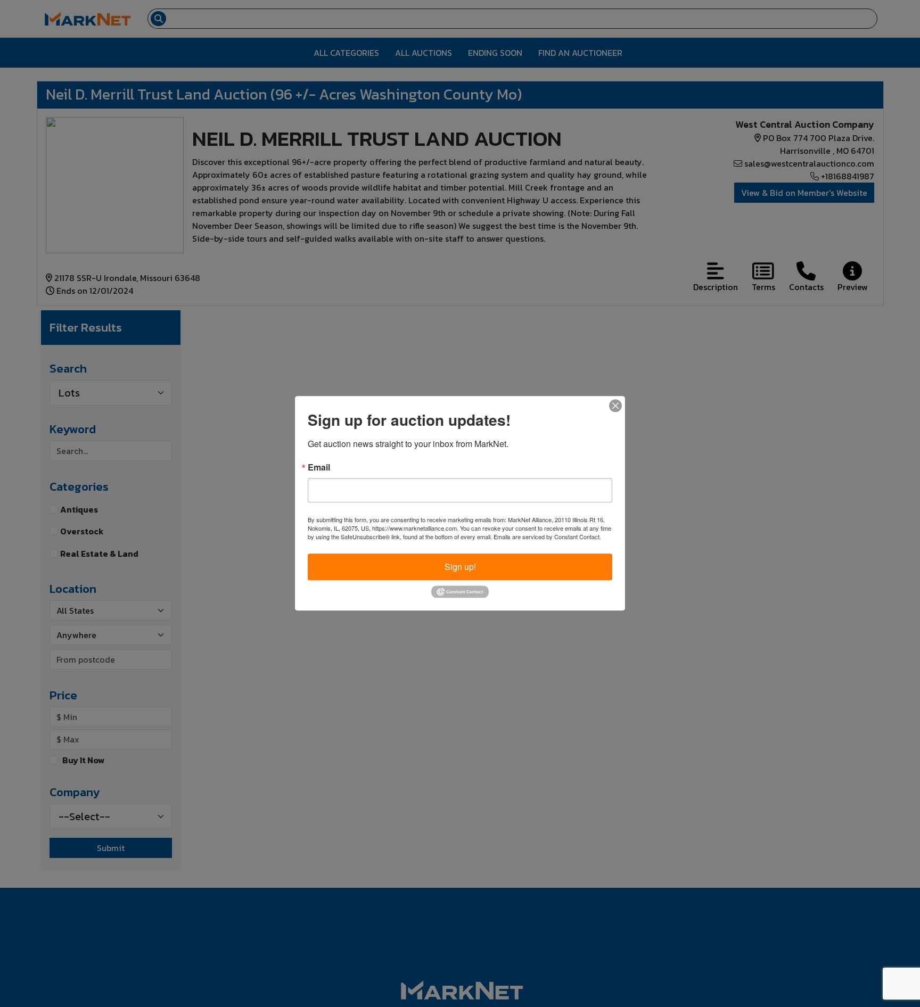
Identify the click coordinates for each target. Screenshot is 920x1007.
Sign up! (460, 566)
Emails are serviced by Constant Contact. (547, 536)
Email (319, 467)
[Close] (615, 405)
